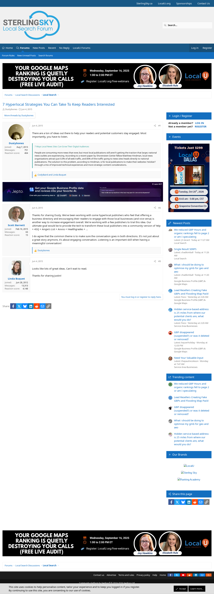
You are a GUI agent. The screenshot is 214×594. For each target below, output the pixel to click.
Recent (52, 47)
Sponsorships (184, 3)
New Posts (39, 47)
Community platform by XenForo (107, 583)
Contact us (98, 574)
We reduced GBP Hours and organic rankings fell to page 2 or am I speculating (191, 233)
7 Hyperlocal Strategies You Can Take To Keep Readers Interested (59, 104)
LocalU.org (164, 3)
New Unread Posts (26, 55)
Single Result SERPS (185, 249)
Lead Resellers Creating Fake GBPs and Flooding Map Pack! (191, 291)
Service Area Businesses (185, 325)
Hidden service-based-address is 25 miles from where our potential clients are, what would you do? (191, 314)
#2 (159, 207)
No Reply (64, 47)
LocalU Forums (81, 47)
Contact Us (203, 3)
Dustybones (11, 109)
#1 (159, 125)
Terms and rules (126, 574)
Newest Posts (181, 223)
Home (9, 47)
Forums (24, 47)
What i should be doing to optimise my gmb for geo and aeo (191, 268)
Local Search (180, 242)
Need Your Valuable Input (188, 357)
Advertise (111, 574)
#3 (159, 261)
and (52, 174)
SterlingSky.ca (144, 3)
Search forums (45, 55)
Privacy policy (143, 574)
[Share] (155, 126)
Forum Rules (8, 55)
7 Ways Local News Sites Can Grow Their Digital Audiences (62, 146)
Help (154, 574)
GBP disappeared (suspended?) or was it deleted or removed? (191, 335)
